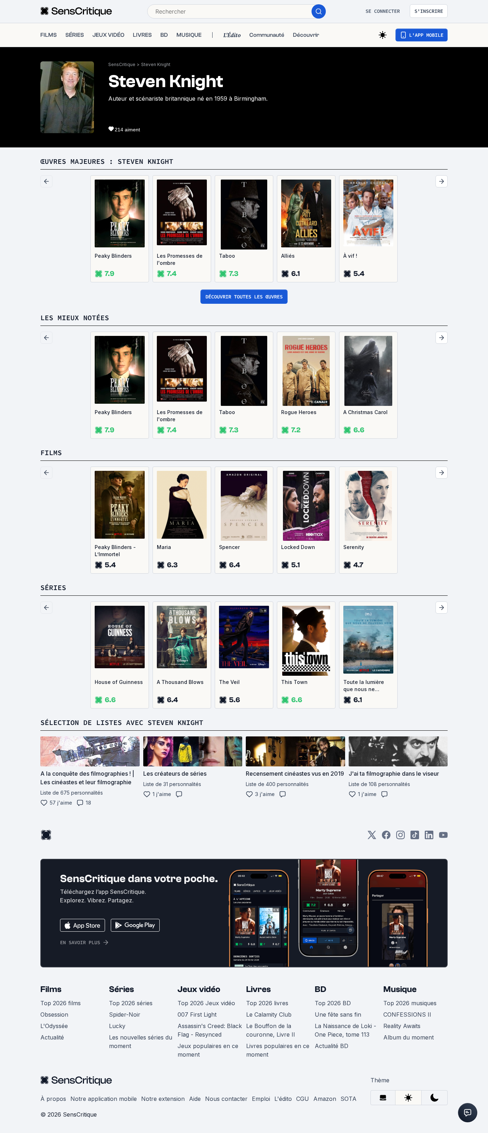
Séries (121, 989)
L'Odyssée (54, 1025)
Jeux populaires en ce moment (208, 1050)
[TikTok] (414, 837)
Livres (258, 989)
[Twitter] (372, 837)
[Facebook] (386, 837)
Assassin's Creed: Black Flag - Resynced (210, 1030)
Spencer (229, 547)
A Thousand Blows (180, 682)
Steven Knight (155, 64)
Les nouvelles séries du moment (140, 1041)
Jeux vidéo (199, 989)
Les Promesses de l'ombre (180, 259)
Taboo (227, 256)
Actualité (52, 1037)
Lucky (117, 1025)
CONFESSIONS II (407, 1014)
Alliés (288, 256)
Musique (400, 989)
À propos (53, 1098)
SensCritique (121, 64)
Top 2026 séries (131, 1003)
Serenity (353, 547)
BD (320, 989)
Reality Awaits (401, 1025)
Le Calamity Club (269, 1014)
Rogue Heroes (299, 412)
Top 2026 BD (333, 1003)
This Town (294, 682)
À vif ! (350, 256)
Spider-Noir (124, 1014)
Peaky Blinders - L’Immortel (115, 550)
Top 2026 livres (267, 1003)
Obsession (54, 1014)
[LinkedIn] (429, 837)
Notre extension (163, 1098)
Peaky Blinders (113, 256)
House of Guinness (119, 682)
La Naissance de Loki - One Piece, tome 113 (345, 1030)
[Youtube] (443, 837)
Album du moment (408, 1037)
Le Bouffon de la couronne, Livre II (270, 1030)
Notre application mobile (103, 1098)
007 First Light (197, 1014)
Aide (195, 1098)
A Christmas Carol (365, 412)
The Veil (229, 682)
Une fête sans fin (338, 1014)
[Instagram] (400, 837)
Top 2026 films (60, 1003)
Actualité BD (331, 1045)
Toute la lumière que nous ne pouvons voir (363, 686)
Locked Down (298, 547)
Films (50, 989)
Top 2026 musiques (410, 1003)
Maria (164, 547)
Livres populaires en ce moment (277, 1050)
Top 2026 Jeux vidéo (206, 1003)
